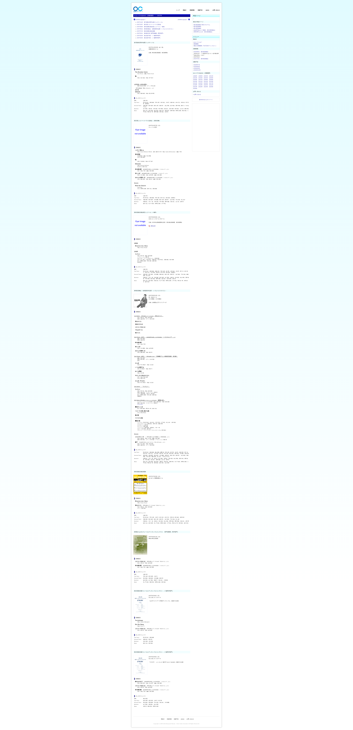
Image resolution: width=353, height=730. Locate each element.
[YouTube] (140, 404)
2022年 (195, 86)
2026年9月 (197, 68)
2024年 (206, 86)
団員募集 (196, 44)
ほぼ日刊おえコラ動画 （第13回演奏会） (205, 30)
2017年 (211, 83)
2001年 (211, 76)
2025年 (211, 86)
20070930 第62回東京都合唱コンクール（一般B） (151, 26)
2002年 (195, 78)
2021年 (211, 85)
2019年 (200, 85)
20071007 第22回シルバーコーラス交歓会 (149, 24)
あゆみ (207, 10)
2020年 (206, 85)
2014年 (195, 83)
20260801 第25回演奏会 (201, 51)
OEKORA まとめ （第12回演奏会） (203, 32)
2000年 (206, 76)
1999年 (200, 76)
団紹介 (185, 10)
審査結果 (153, 226)
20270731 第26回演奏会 (201, 58)
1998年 (195, 76)
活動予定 (200, 10)
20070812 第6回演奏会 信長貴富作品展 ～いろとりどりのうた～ (155, 29)
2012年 (206, 81)
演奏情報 (192, 10)
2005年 (211, 78)
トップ (178, 10)
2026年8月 (197, 66)
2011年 (200, 81)
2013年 (211, 81)
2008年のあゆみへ (183, 19)
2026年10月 (197, 70)
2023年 (200, 86)
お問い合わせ (216, 10)
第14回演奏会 (197, 28)
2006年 (195, 79)
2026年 (195, 88)
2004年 (206, 78)
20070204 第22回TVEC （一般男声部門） (149, 35)
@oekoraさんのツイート (206, 99)
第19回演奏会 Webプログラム (202, 24)
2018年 (195, 85)
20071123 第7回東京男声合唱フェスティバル (150, 22)
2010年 (195, 81)
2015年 (200, 83)
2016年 (206, 83)
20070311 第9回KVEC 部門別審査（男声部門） (150, 33)
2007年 (200, 79)
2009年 (211, 79)
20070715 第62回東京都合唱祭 (146, 31)
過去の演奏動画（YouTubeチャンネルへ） (205, 45)
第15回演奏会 (197, 26)
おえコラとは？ (198, 42)
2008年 (206, 79)
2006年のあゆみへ (141, 19)
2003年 (200, 78)
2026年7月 (197, 64)
